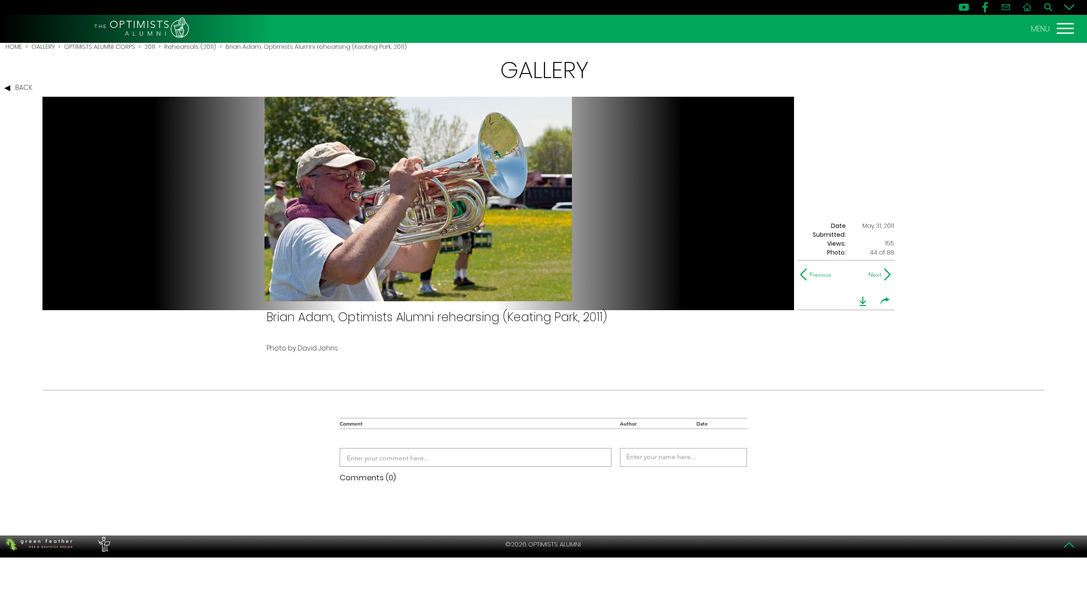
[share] (884, 301)
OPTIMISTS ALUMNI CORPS (99, 46)
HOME (14, 46)
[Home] (1027, 7)
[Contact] (1006, 7)
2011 (149, 46)
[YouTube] (964, 7)
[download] (862, 301)
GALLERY (43, 46)
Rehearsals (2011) (190, 46)
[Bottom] (1069, 7)
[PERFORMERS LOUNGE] (102, 544)
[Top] (1069, 545)
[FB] (985, 7)
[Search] (1048, 7)
